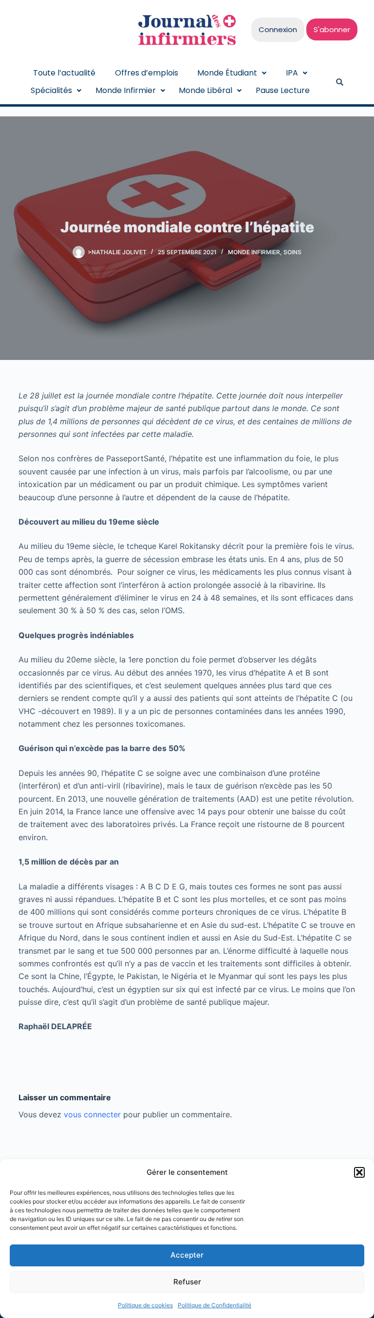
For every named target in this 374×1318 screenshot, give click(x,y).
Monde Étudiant (227, 72)
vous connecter (92, 1114)
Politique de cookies (145, 1305)
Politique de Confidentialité (214, 1305)
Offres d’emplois (146, 72)
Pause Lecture (283, 90)
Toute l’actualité (64, 72)
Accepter (187, 1255)
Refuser (187, 1281)
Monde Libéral (205, 90)
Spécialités (51, 90)
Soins (292, 252)
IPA (292, 72)
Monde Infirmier (125, 90)
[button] (359, 1172)
